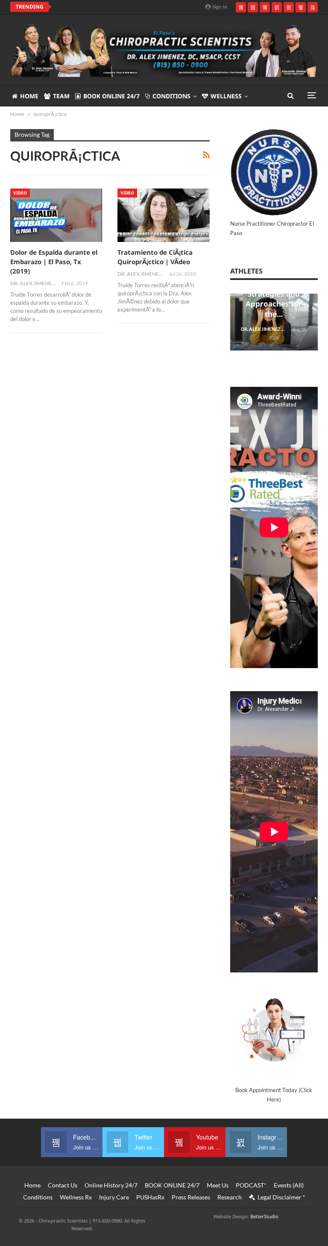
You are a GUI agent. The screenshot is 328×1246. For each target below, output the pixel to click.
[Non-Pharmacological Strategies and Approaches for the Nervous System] (274, 322)
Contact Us (62, 1185)
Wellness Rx (76, 1197)
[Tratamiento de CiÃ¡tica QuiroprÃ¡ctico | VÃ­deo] (163, 215)
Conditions (171, 96)
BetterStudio (264, 1216)
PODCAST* (251, 1185)
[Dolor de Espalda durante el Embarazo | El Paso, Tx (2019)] (56, 215)
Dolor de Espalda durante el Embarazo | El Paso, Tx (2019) (53, 261)
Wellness (226, 96)
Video (20, 193)
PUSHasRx (150, 1197)
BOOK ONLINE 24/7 (111, 96)
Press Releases (191, 1197)
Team (61, 96)
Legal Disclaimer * (281, 1197)
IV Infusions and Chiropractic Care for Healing (133, 7)
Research (229, 1197)
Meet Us (217, 1185)
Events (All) (289, 1185)
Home (29, 96)
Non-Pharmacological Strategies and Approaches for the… (274, 293)
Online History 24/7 (111, 1185)
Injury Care (114, 1197)
